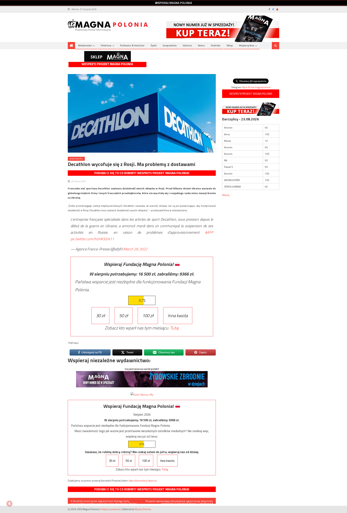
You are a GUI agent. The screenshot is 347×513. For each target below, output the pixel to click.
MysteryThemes (143, 509)
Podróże (215, 45)
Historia (187, 45)
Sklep (229, 45)
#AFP (209, 232)
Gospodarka (170, 45)
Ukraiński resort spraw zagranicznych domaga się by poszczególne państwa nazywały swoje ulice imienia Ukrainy (104, 501)
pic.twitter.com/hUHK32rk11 (92, 239)
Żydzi (154, 45)
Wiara (201, 45)
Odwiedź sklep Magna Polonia (107, 56)
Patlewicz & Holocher (132, 45)
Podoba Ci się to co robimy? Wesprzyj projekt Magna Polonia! (141, 173)
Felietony (106, 45)
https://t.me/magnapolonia (256, 87)
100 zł (147, 315)
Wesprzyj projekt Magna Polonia (107, 64)
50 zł (123, 315)
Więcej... (226, 195)
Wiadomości (85, 45)
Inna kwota (178, 315)
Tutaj (174, 328)
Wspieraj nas (246, 45)
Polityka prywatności (110, 509)
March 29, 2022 (135, 249)
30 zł (100, 315)
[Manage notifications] (9, 503)
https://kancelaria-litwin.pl (143, 480)
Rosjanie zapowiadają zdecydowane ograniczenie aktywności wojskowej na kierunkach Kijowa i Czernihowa (179, 501)
